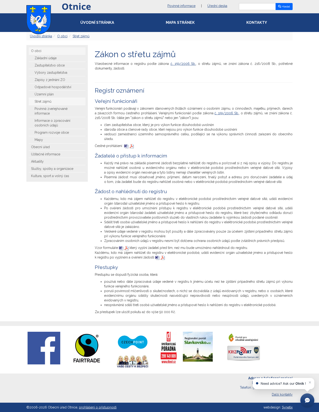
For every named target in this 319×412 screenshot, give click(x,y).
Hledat (285, 6)
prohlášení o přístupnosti (98, 407)
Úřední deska (217, 6)
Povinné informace (181, 6)
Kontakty (256, 22)
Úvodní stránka (97, 22)
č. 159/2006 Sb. (183, 64)
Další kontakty (282, 394)
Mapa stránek (180, 22)
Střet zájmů (81, 36)
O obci (62, 36)
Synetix (287, 407)
